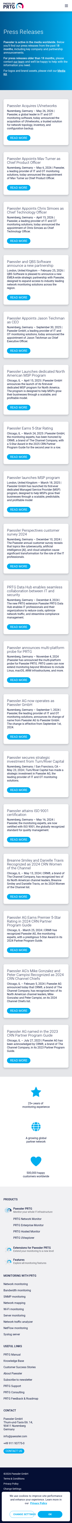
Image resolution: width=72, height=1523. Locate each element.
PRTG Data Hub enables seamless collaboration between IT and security (34, 591)
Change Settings (12, 1488)
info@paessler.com (15, 1436)
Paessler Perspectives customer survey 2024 (33, 532)
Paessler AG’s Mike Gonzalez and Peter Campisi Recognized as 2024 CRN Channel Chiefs (35, 975)
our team (18, 61)
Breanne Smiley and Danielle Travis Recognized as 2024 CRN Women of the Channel (35, 864)
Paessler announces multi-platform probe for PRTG (35, 650)
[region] (36, 1506)
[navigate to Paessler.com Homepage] (13, 6)
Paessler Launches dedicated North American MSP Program (36, 373)
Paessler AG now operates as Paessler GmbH (30, 703)
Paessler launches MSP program (33, 478)
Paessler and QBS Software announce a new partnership (30, 264)
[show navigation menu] (66, 5)
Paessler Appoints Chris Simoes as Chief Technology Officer (35, 210)
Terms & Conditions (13, 1478)
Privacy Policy (11, 1483)
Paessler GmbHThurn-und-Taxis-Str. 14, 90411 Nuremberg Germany (18, 1424)
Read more (18, 138)
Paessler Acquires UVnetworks (32, 106)
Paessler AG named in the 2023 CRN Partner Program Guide (32, 1033)
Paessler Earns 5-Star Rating (30, 428)
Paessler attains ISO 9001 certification (28, 813)
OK (50, 1514)
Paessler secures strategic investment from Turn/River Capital (35, 759)
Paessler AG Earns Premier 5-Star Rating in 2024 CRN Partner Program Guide (34, 921)
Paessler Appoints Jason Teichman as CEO (36, 320)
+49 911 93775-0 (13, 1443)
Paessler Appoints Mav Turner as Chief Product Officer (33, 161)
